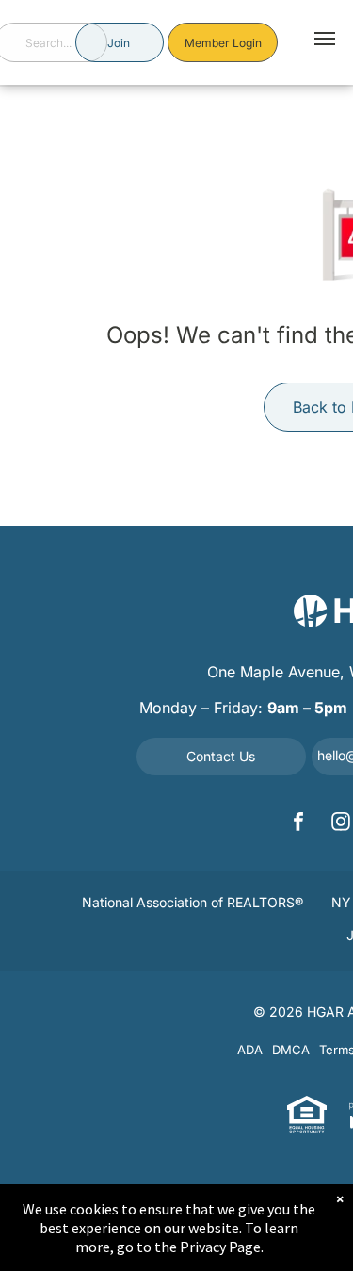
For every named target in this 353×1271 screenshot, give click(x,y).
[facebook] (298, 823)
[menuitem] (192, 904)
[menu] (325, 38)
